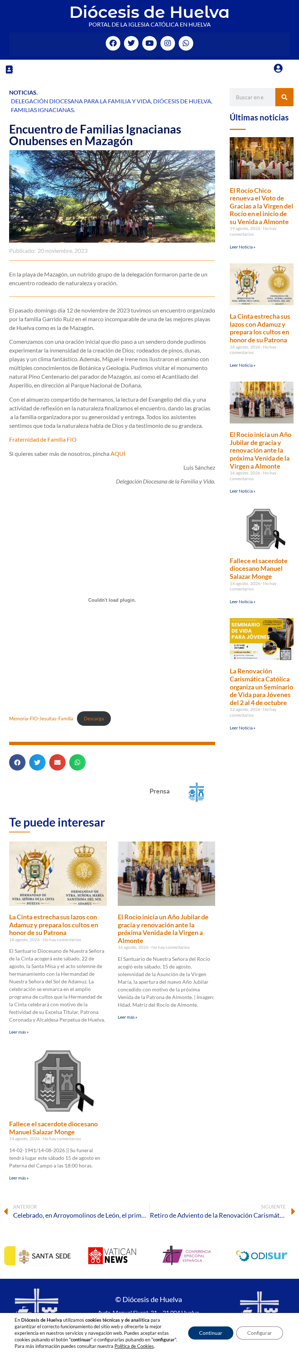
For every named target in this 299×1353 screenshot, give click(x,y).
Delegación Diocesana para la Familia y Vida (81, 101)
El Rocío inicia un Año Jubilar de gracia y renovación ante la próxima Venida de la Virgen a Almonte (163, 928)
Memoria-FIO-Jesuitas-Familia (41, 718)
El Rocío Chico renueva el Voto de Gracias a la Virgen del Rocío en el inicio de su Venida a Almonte (261, 206)
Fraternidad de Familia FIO (43, 439)
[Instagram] (167, 43)
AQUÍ (117, 453)
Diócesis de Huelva (149, 12)
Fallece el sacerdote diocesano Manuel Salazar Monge (53, 1128)
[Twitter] (131, 43)
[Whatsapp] (186, 43)
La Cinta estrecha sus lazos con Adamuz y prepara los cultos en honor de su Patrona (53, 924)
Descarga (94, 718)
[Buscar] (284, 97)
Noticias (22, 92)
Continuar (210, 1333)
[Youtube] (149, 43)
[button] (9, 69)
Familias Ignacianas (42, 109)
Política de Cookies (134, 1346)
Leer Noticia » (243, 247)
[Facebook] (113, 43)
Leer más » (19, 1032)
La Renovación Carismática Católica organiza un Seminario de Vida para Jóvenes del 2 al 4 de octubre (261, 686)
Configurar (259, 1333)
